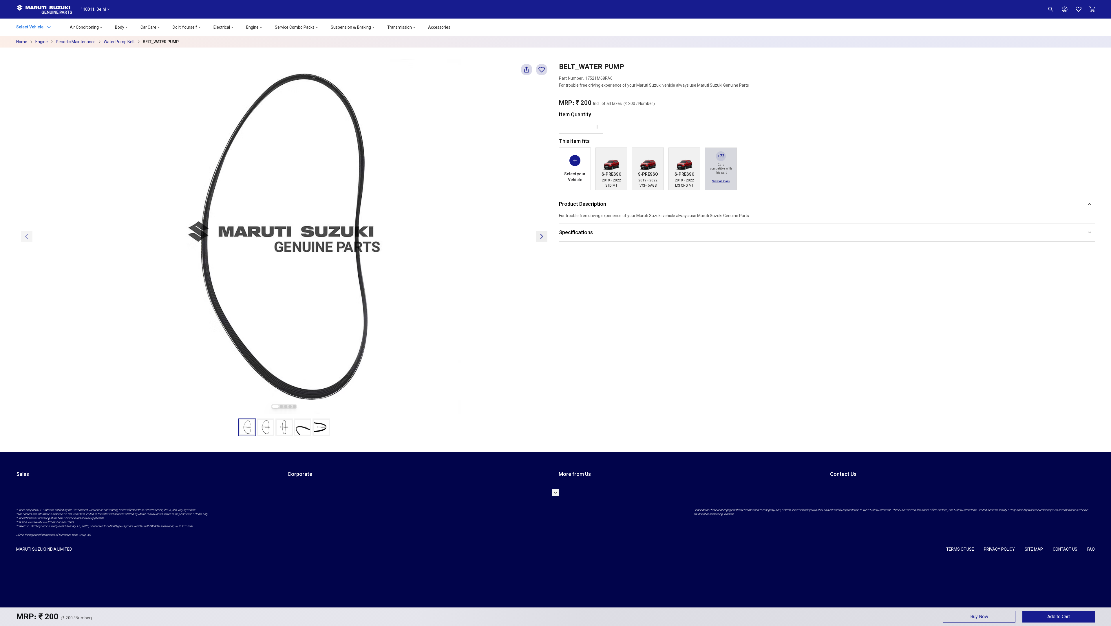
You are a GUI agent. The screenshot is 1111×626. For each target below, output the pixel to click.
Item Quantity (575, 114)
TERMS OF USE (960, 549)
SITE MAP (1034, 549)
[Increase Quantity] (596, 126)
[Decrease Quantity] (565, 126)
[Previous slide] (26, 236)
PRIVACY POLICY (999, 549)
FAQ (1091, 549)
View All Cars (721, 181)
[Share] (526, 72)
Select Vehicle (30, 26)
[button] (247, 427)
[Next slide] (541, 236)
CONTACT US (1065, 549)
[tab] (275, 406)
